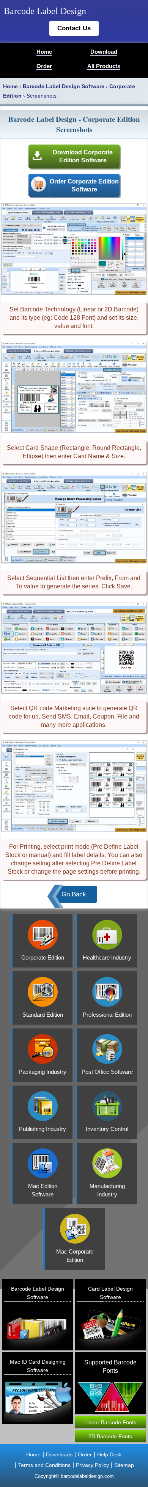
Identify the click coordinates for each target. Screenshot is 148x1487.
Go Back (73, 894)
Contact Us (74, 28)
